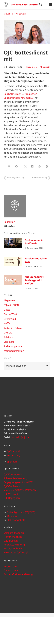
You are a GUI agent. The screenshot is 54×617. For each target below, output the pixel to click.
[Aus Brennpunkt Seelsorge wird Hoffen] (13, 280)
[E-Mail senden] (9, 166)
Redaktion (31, 67)
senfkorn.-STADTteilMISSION (20, 490)
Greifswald (10, 318)
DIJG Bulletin (11, 540)
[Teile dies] (16, 166)
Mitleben (12, 516)
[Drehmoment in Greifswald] (13, 243)
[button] (40, 4)
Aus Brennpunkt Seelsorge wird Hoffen (34, 280)
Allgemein (45, 67)
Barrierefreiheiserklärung (18, 574)
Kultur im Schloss (13, 328)
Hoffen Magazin (13, 536)
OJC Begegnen (12, 498)
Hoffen (7, 323)
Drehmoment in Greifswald (34, 241)
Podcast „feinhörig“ (15, 544)
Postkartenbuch (13, 548)
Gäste (7, 309)
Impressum (10, 566)
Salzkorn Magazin (14, 532)
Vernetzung (13, 455)
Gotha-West (10, 314)
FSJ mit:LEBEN (11, 305)
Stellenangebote (13, 346)
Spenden (12, 461)
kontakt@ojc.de (20, 437)
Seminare (9, 341)
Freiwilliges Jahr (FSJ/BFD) (21, 512)
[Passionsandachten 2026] (13, 261)
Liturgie (8, 332)
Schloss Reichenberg (15, 478)
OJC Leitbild (13, 451)
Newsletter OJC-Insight (16, 552)
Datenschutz (11, 570)
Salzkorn (9, 337)
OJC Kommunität (13, 474)
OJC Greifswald (12, 486)
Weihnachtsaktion (14, 350)
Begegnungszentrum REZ (18, 482)
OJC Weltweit (11, 494)
